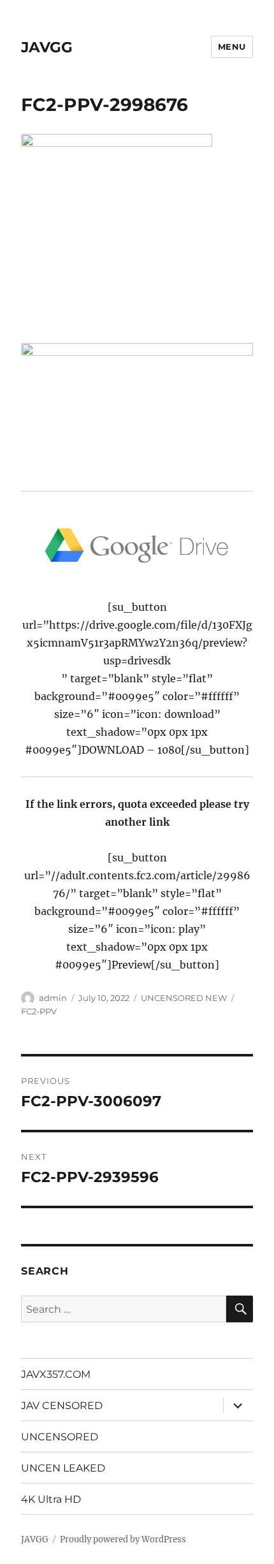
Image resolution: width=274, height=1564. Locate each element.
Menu (232, 46)
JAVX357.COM (55, 1374)
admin (53, 998)
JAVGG (47, 47)
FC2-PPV (39, 1011)
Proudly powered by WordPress (123, 1539)
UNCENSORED (59, 1437)
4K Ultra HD (51, 1499)
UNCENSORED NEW (184, 998)
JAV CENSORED (62, 1406)
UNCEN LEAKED (63, 1468)
